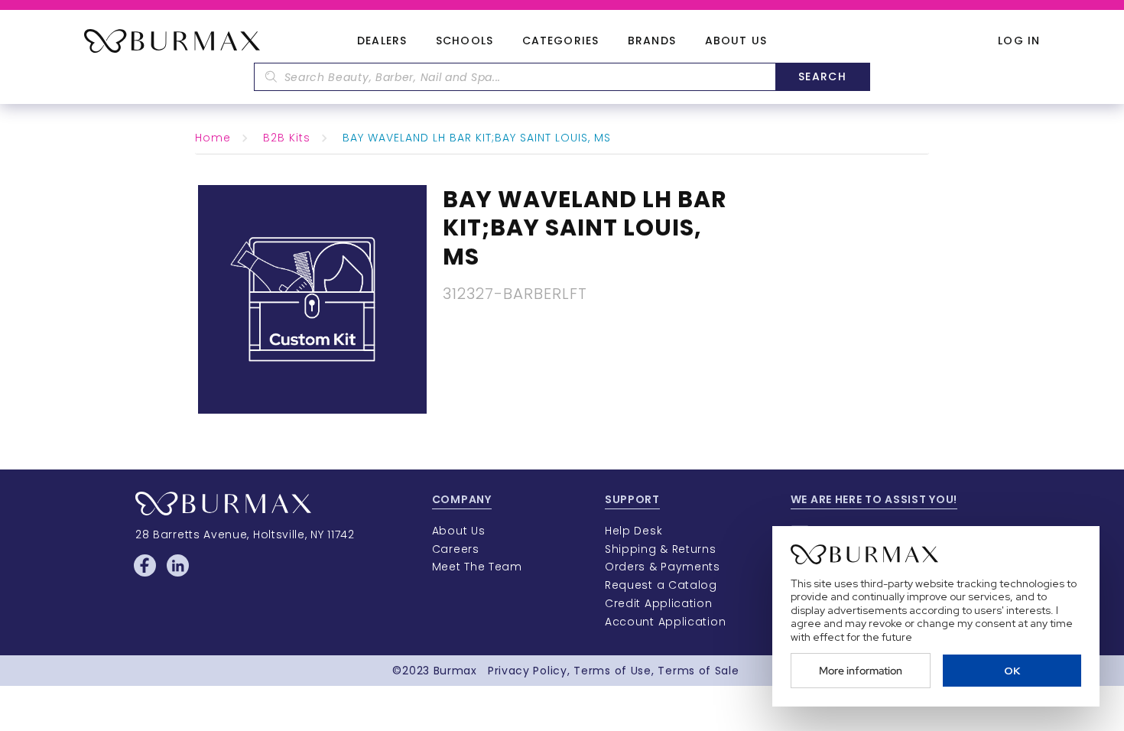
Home (213, 137)
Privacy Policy (527, 670)
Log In (1019, 40)
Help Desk (633, 530)
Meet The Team (477, 566)
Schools (464, 41)
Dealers (382, 41)
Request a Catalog (661, 585)
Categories (560, 41)
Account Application (665, 621)
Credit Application (659, 603)
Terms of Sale (698, 670)
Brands (652, 41)
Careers (455, 549)
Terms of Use (612, 670)
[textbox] (514, 77)
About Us (736, 41)
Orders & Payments (662, 566)
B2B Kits (286, 137)
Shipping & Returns (660, 549)
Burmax (455, 670)
